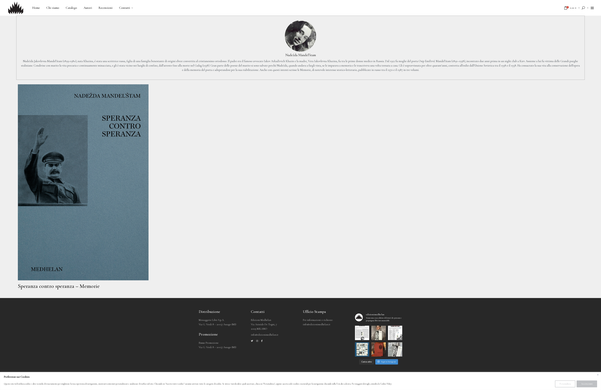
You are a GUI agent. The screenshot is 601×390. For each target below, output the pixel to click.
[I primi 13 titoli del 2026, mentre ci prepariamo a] (362, 349)
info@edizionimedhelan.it (316, 324)
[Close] (598, 375)
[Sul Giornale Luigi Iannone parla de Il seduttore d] (395, 349)
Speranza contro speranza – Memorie (59, 286)
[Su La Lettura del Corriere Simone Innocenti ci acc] (395, 333)
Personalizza (565, 383)
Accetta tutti (587, 383)
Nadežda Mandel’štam (300, 55)
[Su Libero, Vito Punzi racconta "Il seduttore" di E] (362, 333)
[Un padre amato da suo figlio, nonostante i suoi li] (378, 333)
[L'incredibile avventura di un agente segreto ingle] (378, 349)
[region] (300, 381)
